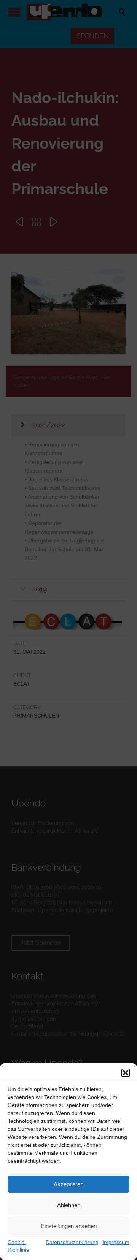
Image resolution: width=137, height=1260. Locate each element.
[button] (125, 1073)
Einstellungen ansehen (69, 1226)
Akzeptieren (68, 1184)
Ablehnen (68, 1205)
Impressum (115, 1242)
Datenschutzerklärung (72, 1242)
